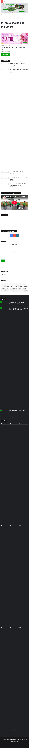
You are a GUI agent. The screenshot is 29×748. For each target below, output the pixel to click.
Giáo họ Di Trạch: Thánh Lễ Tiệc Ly (17, 171)
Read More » (5, 54)
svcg (11, 290)
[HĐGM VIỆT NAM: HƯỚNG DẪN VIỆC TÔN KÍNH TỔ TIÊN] (23, 677)
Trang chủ (4, 18)
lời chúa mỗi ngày (5, 288)
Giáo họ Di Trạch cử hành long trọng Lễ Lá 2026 (13, 1)
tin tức (22, 290)
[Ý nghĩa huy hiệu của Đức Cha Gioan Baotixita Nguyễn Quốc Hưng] (4, 65)
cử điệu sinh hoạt (12, 283)
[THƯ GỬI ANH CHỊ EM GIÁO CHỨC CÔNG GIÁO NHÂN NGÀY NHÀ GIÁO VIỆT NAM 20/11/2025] (5, 677)
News (20, 288)
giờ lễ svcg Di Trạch (14, 286)
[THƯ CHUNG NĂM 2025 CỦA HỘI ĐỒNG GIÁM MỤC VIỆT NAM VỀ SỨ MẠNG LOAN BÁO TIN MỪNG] (14, 677)
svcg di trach (16, 290)
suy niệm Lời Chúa (5, 290)
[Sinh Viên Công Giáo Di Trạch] (14, 8)
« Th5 (2, 266)
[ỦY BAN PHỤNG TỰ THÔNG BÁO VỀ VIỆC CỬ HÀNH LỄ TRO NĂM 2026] (4, 185)
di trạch (19, 283)
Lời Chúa (25, 286)
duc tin (23, 283)
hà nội (21, 286)
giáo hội (3, 286)
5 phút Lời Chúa (5, 283)
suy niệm (24, 288)
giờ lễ (8, 286)
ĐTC (26, 290)
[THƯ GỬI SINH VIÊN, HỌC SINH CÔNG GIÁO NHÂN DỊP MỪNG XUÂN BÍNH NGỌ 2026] (23, 575)
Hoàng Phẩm (4, 45)
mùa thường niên (13, 288)
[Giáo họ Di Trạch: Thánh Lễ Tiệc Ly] (4, 173)
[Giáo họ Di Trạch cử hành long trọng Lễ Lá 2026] (4, 179)
